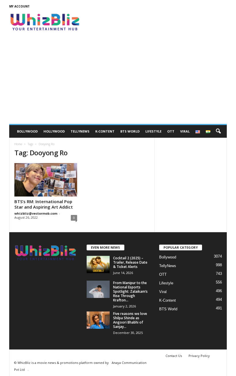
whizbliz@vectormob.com (35, 213)
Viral (185, 131)
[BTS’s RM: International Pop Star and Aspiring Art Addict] (45, 179)
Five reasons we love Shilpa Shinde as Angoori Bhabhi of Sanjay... (130, 320)
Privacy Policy (199, 356)
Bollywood (27, 131)
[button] (218, 131)
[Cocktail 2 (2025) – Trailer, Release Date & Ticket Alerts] (98, 264)
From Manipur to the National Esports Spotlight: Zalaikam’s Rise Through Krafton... (130, 291)
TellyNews (80, 131)
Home (18, 144)
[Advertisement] (118, 80)
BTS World (130, 131)
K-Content (105, 131)
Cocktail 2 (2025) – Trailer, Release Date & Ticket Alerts (130, 262)
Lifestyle (153, 131)
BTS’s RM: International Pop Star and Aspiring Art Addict (43, 204)
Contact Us (173, 356)
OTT (170, 131)
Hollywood (54, 131)
